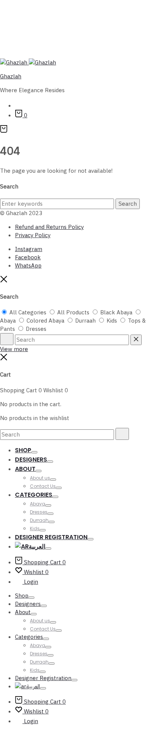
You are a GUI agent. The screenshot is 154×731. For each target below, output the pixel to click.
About (25, 469)
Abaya (37, 504)
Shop (23, 450)
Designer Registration (51, 537)
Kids (35, 528)
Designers (31, 459)
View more (14, 349)
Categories (33, 494)
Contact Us (43, 486)
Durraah (39, 520)
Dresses (38, 512)
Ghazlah (10, 76)
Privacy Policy (32, 235)
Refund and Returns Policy (49, 227)
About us (40, 478)
